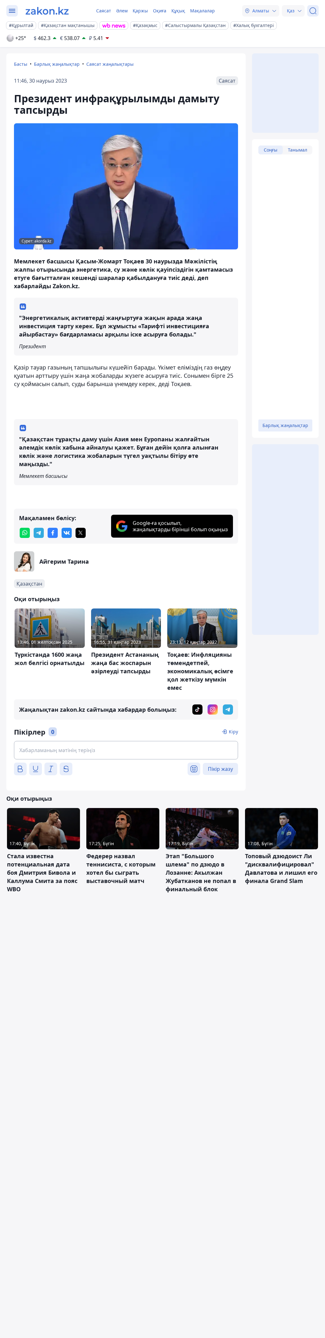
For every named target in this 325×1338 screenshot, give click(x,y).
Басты (20, 64)
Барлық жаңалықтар (57, 64)
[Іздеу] (313, 11)
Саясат (103, 11)
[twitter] (80, 533)
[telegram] (38, 533)
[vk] (66, 533)
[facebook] (52, 533)
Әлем (122, 11)
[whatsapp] (24, 533)
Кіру (233, 732)
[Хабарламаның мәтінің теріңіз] (126, 750)
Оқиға (159, 11)
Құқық (178, 11)
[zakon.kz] (47, 11)
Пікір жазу (220, 768)
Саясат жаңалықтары (110, 64)
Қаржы (140, 11)
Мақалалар (202, 11)
